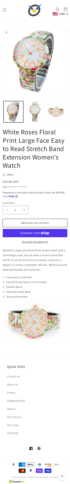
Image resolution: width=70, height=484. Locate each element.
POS (35, 477)
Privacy (11, 392)
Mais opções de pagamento (35, 241)
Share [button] (10, 174)
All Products (14, 417)
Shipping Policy (16, 400)
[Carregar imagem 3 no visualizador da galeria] (56, 112)
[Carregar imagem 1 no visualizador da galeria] (13, 112)
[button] (4, 10)
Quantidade (9, 202)
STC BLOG (12, 433)
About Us (12, 384)
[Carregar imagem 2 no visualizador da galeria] (35, 112)
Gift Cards (13, 425)
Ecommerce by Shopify (49, 477)
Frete (5, 186)
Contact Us (13, 376)
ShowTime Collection (26, 477)
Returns (11, 409)
